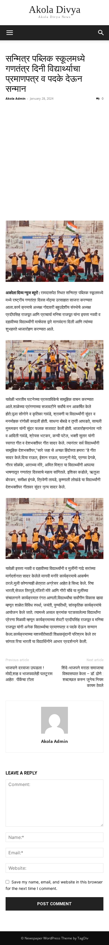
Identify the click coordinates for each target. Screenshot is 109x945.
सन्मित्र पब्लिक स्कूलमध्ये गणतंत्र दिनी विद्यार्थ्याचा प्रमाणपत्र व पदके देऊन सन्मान (45, 73)
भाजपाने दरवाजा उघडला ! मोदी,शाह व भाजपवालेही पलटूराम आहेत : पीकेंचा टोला (29, 673)
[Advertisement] (54, 161)
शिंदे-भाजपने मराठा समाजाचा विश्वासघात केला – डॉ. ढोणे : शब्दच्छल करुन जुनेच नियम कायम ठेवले (82, 676)
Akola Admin (15, 98)
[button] (9, 32)
